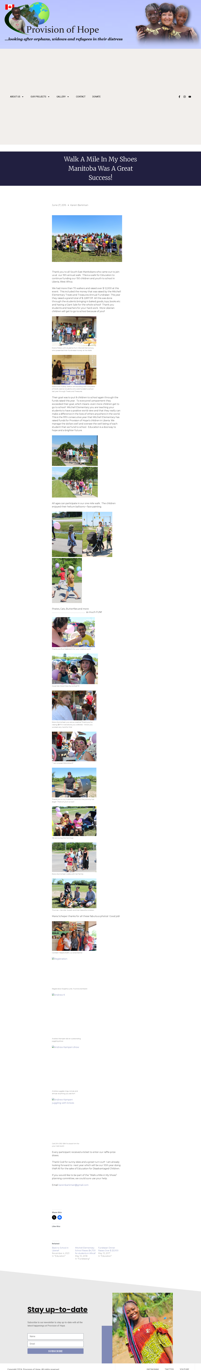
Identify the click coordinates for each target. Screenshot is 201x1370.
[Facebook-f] (179, 96)
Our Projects (38, 96)
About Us (15, 96)
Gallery (61, 96)
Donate (96, 96)
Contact (80, 96)
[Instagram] (184, 96)
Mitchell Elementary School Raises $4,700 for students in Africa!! (85, 1251)
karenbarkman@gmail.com (73, 1185)
